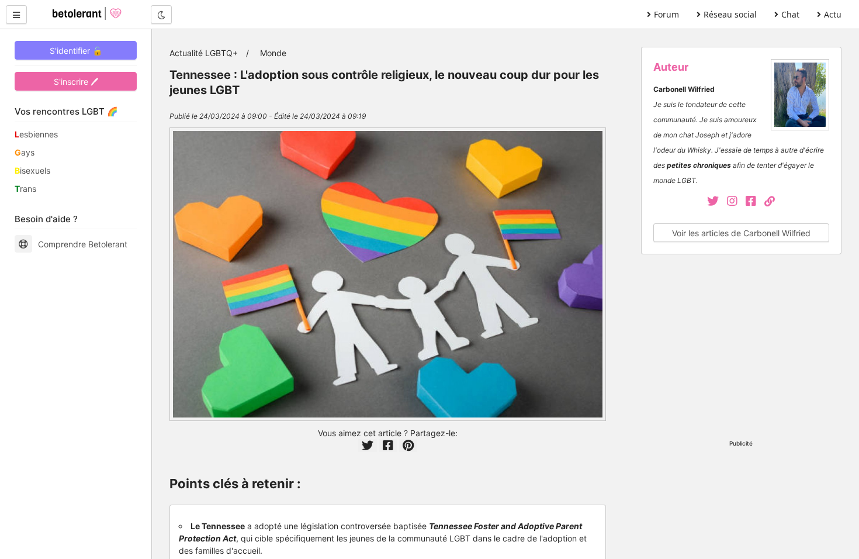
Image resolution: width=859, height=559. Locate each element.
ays (24, 152)
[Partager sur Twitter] (367, 445)
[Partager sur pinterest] (408, 445)
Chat (790, 14)
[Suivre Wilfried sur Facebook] (755, 202)
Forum (666, 14)
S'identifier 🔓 (76, 51)
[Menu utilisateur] (16, 14)
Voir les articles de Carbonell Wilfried (741, 233)
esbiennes (36, 134)
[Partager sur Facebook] (388, 445)
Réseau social (730, 14)
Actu (832, 14)
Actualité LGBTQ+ (203, 53)
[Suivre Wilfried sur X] (714, 202)
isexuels (32, 170)
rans (25, 189)
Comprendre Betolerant (82, 244)
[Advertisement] (741, 348)
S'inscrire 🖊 (76, 82)
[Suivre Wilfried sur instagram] (736, 202)
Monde (273, 53)
